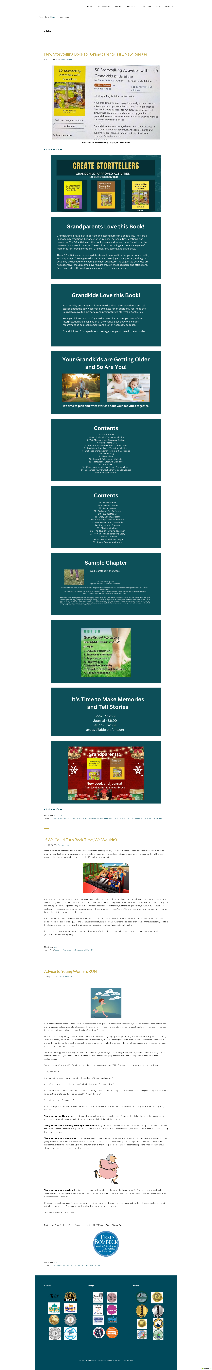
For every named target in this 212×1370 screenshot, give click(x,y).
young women (95, 1265)
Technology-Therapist (125, 1360)
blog (55, 815)
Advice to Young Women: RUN (70, 971)
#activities (58, 818)
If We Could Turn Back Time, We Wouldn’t (80, 839)
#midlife (75, 950)
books (60, 815)
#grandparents (127, 818)
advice (154, 818)
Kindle (159, 818)
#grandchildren (102, 818)
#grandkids (67, 950)
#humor (57, 1265)
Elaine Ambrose (53, 6)
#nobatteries (146, 818)
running (86, 1265)
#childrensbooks (68, 818)
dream (80, 1265)
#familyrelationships (88, 818)
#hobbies (136, 818)
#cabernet (58, 950)
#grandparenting (115, 818)
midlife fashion (89, 950)
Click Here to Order (53, 149)
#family (78, 818)
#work (69, 1265)
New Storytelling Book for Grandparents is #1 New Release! (96, 54)
